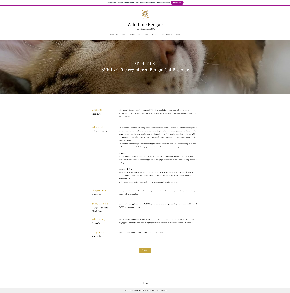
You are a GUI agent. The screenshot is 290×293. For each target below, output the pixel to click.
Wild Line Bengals (145, 24)
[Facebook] (143, 283)
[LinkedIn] (147, 283)
